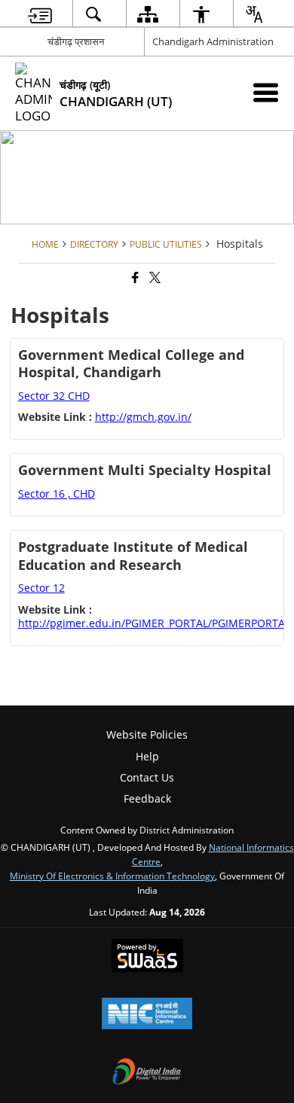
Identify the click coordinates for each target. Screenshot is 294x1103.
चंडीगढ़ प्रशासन (75, 41)
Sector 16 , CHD (56, 493)
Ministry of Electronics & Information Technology (112, 876)
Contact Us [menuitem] (147, 777)
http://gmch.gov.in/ (143, 417)
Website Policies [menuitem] (147, 734)
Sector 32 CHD (54, 395)
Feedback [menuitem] (147, 798)
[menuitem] (40, 14)
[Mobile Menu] (266, 92)
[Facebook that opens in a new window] (134, 278)
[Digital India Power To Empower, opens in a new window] (147, 1073)
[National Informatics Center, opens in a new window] (147, 1015)
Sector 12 (41, 587)
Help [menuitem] (147, 756)
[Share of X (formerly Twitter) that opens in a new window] (153, 278)
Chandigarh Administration (213, 41)
